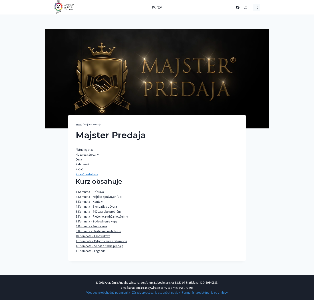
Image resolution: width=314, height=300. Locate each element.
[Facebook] (237, 7)
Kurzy (157, 7)
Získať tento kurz (87, 174)
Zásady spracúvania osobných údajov (156, 293)
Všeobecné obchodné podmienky (108, 293)
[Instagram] (245, 7)
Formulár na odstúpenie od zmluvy (205, 293)
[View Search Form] (256, 7)
